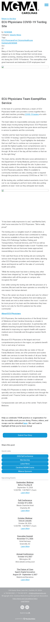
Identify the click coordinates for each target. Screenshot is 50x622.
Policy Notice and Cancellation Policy (25, 599)
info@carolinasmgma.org (37, 593)
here (25, 423)
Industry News (15, 35)
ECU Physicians (8, 40)
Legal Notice (25, 601)
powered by (19, 619)
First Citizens (19, 40)
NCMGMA (8, 32)
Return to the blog (9, 19)
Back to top (24, 613)
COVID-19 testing (32, 114)
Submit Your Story (25, 435)
